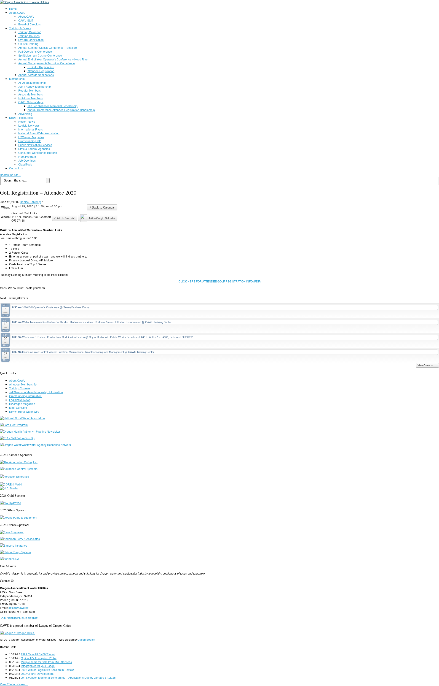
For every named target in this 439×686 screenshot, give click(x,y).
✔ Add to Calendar (64, 218)
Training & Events (20, 28)
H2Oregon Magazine (31, 137)
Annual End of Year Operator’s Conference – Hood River (53, 59)
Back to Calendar (103, 207)
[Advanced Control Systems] (19, 469)
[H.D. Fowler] (9, 488)
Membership (17, 79)
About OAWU (17, 12)
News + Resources (21, 117)
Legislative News (29, 125)
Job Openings (27, 160)
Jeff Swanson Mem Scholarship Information (36, 392)
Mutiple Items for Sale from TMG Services (46, 662)
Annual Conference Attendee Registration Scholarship (61, 110)
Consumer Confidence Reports (37, 153)
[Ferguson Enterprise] (14, 476)
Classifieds (25, 164)
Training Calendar (29, 32)
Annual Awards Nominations (36, 75)
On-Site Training (28, 44)
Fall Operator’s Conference (35, 51)
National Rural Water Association (38, 133)
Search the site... (10, 175)
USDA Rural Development (37, 673)
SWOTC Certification (31, 40)
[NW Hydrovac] (10, 503)
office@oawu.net (18, 608)
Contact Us (16, 168)
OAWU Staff (25, 20)
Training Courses (29, 36)
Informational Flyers (30, 129)
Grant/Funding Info (29, 141)
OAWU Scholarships (30, 102)
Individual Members (30, 98)
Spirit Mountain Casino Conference (40, 55)
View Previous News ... (14, 684)
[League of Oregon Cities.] (17, 633)
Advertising (25, 114)
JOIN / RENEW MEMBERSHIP (19, 618)
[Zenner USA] (9, 559)
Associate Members (30, 94)
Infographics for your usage (38, 666)
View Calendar (426, 365)
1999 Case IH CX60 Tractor (38, 654)
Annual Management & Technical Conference (46, 63)
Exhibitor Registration (40, 67)
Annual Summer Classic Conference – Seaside (47, 47)
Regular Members (29, 90)
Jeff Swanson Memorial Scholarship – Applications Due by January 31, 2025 (68, 677)
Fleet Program (27, 156)
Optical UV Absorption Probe (38, 658)
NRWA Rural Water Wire (24, 411)
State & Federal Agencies (34, 149)
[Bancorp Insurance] (13, 545)
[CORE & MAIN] (11, 484)
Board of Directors (29, 24)
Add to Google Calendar (101, 218)
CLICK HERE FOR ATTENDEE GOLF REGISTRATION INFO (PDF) (220, 281)
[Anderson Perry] (20, 539)
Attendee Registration (40, 71)
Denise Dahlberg (30, 202)
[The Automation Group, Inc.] (18, 462)
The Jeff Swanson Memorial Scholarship (52, 106)
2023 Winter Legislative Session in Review (47, 670)
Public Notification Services (35, 145)
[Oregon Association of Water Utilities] (24, 2)
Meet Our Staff (18, 407)
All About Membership (32, 82)
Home (13, 9)
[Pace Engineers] (12, 532)
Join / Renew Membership (34, 86)
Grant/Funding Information (25, 396)
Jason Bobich (86, 639)
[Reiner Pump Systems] (15, 552)
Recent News (26, 121)
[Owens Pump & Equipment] (18, 517)
